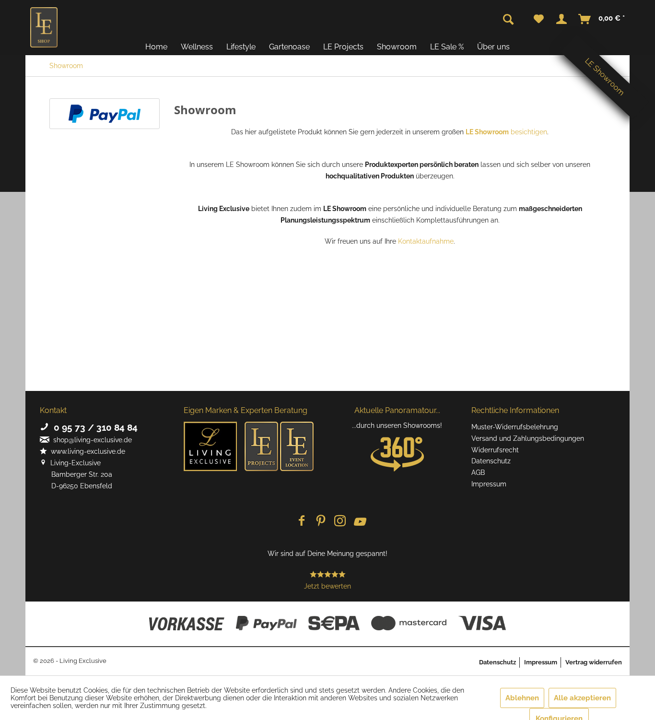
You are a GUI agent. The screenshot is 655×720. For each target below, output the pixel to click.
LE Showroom (604, 76)
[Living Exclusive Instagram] (340, 522)
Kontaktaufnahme (426, 241)
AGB (478, 472)
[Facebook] (301, 522)
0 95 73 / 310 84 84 (93, 427)
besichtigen (506, 132)
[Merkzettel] (539, 19)
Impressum (488, 484)
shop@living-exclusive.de (90, 440)
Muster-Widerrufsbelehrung (514, 427)
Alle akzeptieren (582, 698)
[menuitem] (539, 19)
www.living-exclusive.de (86, 451)
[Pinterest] (321, 522)
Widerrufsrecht (495, 450)
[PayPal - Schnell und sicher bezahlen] (104, 114)
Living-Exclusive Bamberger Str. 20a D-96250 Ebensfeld (76, 474)
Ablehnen (522, 698)
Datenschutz (491, 461)
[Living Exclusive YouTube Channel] (359, 522)
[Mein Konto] (561, 19)
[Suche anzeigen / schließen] (508, 19)
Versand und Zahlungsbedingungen (527, 438)
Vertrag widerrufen (593, 662)
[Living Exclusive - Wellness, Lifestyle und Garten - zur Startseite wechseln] (44, 27)
